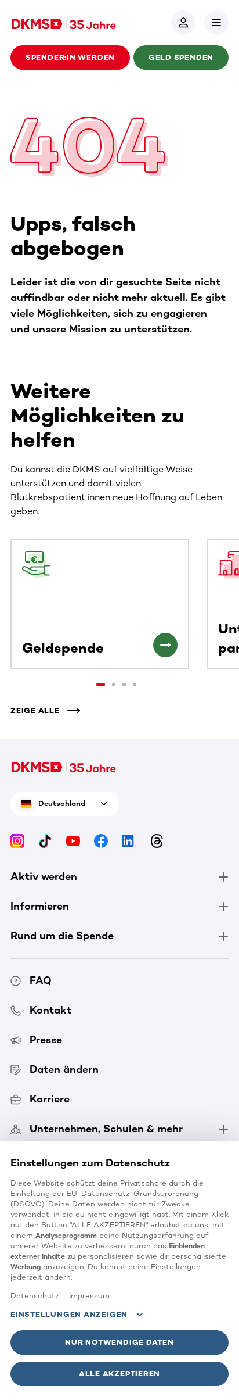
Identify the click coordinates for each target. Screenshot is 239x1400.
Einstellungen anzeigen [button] (69, 1314)
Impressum (89, 1295)
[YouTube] (73, 840)
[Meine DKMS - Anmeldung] (183, 22)
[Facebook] (101, 840)
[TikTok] (45, 840)
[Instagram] (17, 840)
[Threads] (157, 840)
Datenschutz (34, 1295)
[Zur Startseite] (63, 23)
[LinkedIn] (129, 840)
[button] (216, 22)
